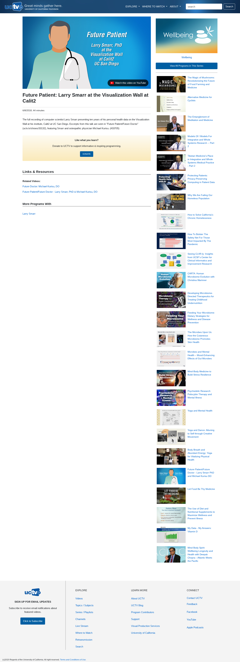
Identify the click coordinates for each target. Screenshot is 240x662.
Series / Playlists (84, 612)
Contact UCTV (194, 598)
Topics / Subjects (84, 605)
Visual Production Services (145, 626)
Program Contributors (142, 612)
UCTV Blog (137, 605)
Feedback (192, 604)
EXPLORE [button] (132, 6)
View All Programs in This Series (186, 66)
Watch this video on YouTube (128, 83)
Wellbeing (187, 57)
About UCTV (138, 598)
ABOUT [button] (174, 6)
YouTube (191, 619)
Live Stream (81, 626)
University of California (143, 632)
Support (135, 619)
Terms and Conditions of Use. (73, 660)
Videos (79, 598)
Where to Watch (83, 632)
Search (229, 6)
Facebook (192, 611)
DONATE (87, 154)
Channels (80, 619)
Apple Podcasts (195, 627)
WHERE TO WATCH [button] (153, 6)
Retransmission (83, 639)
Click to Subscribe (32, 621)
